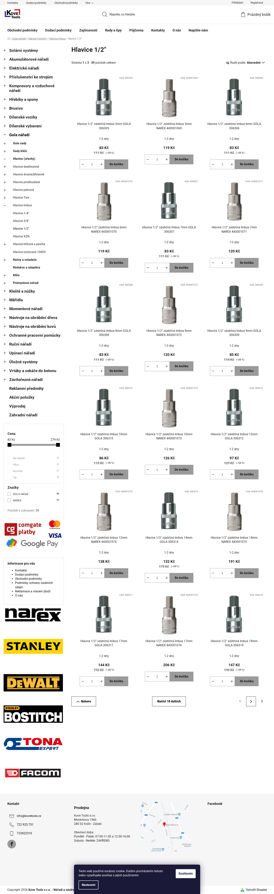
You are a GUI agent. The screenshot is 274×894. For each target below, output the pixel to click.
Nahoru (86, 701)
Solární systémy (23, 50)
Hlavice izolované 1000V (29, 252)
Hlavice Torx (21, 197)
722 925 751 (25, 824)
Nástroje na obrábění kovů (32, 326)
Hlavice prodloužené (26, 182)
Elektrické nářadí (24, 68)
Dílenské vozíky (23, 117)
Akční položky (21, 397)
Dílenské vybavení (25, 126)
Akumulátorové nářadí (29, 59)
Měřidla (16, 300)
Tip (35, 477)
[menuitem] (22, 30)
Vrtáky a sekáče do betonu (32, 371)
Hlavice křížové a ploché (29, 244)
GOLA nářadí (36, 494)
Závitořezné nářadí (26, 379)
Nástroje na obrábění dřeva (33, 317)
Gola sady (19, 143)
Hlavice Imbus (22, 205)
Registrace (257, 2)
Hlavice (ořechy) (24, 159)
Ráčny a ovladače (25, 260)
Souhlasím (186, 873)
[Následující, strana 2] (251, 701)
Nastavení (88, 885)
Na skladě (35, 458)
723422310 (24, 833)
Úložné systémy (23, 362)
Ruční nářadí (20, 344)
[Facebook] (11, 844)
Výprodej (17, 406)
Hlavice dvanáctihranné (28, 174)
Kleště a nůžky (22, 291)
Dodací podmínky (36, 2)
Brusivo (16, 108)
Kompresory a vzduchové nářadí (31, 88)
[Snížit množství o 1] (82, 164)
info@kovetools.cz (29, 816)
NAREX (36, 500)
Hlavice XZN (21, 236)
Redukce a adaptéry (26, 267)
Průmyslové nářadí (25, 283)
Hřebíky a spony (23, 99)
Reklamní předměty (26, 388)
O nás (19, 595)
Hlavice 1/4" (21, 213)
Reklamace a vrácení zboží (32, 591)
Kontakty (12, 2)
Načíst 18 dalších (169, 701)
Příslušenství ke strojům (31, 77)
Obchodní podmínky (66, 2)
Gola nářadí (19, 135)
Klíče (16, 275)
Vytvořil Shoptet (256, 890)
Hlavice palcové (23, 190)
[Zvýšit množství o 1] (101, 164)
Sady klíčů (20, 151)
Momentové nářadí (26, 309)
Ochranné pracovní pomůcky (34, 335)
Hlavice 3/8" (21, 221)
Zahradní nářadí (23, 415)
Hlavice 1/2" (21, 228)
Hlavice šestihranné (26, 166)
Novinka (35, 471)
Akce (35, 464)
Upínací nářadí (22, 353)
